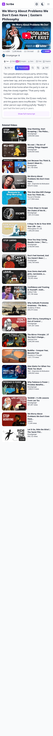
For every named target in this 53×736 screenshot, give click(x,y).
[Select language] (36, 4)
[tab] (6, 61)
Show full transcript (26, 114)
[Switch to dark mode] (42, 4)
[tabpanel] (26, 91)
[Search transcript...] (32, 67)
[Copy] (38, 67)
